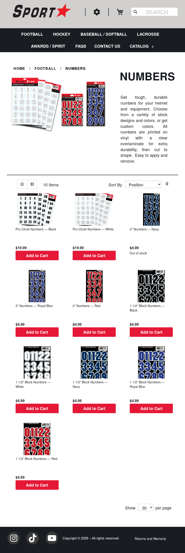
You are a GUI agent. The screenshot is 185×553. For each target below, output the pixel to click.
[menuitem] (33, 34)
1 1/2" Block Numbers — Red (36, 458)
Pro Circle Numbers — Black (36, 229)
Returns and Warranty (150, 538)
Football (46, 68)
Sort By (115, 184)
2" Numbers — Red (86, 305)
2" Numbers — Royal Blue (34, 305)
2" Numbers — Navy (144, 229)
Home (20, 68)
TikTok (32, 538)
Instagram (13, 538)
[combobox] (154, 12)
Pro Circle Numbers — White (93, 229)
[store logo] (41, 11)
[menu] (92, 40)
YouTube (52, 538)
